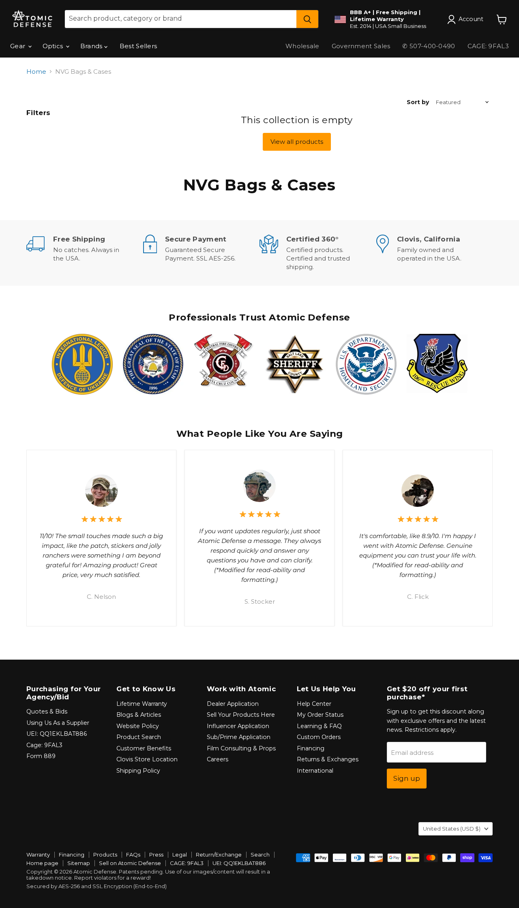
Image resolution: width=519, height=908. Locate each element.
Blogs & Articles (138, 714)
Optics (54, 46)
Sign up (406, 778)
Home (36, 71)
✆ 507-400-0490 (428, 46)
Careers (217, 759)
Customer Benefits (143, 748)
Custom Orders (319, 737)
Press (156, 854)
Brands (92, 46)
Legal (179, 854)
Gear (18, 46)
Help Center (314, 703)
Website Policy (137, 726)
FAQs (133, 854)
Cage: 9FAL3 (44, 745)
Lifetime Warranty (141, 703)
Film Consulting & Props (241, 748)
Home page (42, 863)
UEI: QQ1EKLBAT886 (56, 733)
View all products (296, 141)
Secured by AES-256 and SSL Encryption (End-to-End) (96, 886)
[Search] (307, 19)
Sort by (418, 102)
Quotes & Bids (46, 711)
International (315, 770)
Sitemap (78, 863)
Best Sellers (138, 46)
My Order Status (320, 714)
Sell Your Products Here (241, 714)
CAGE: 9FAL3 (488, 46)
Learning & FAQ (319, 726)
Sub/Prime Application (238, 737)
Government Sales (361, 46)
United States (451, 828)
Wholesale (302, 46)
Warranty (38, 854)
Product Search (138, 737)
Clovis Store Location (147, 759)
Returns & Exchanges (327, 759)
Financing (310, 748)
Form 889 (41, 756)
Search (260, 854)
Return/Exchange (219, 854)
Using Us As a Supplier (57, 722)
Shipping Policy (138, 770)
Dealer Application (233, 703)
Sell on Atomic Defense (130, 863)
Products (105, 854)
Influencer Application (238, 726)
